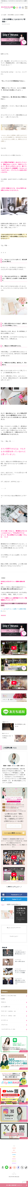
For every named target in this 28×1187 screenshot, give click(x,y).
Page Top (14, 1174)
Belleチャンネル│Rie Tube (8, 995)
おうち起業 (5, 1006)
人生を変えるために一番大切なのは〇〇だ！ (20, 952)
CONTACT (14, 1161)
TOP (14, 1146)
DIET (14, 1150)
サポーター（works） (8, 1011)
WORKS (14, 1154)
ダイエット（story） (8, 1015)
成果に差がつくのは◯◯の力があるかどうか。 (20, 982)
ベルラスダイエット (8, 1029)
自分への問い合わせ (20, 961)
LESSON (14, 1148)
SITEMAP (14, 1163)
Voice (3, 1002)
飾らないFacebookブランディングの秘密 (20, 971)
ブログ (4, 1024)
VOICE (14, 1156)
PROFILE (14, 1158)
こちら (4, 611)
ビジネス (4, 1020)
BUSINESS (14, 1152)
